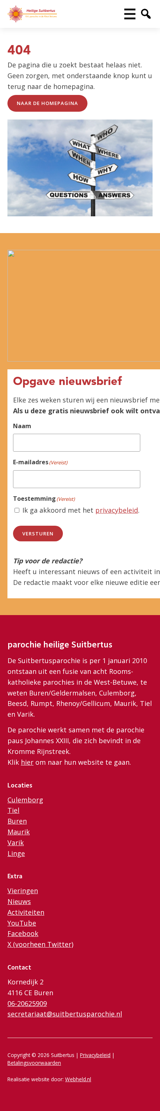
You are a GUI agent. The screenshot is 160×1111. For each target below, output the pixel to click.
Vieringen (22, 890)
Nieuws (19, 901)
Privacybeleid (95, 1055)
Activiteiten (25, 912)
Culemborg (25, 799)
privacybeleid (116, 510)
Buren (17, 820)
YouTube (21, 923)
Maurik (18, 831)
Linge (16, 853)
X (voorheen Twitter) (40, 944)
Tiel (13, 810)
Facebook (22, 933)
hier (27, 762)
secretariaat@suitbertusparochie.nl (64, 1013)
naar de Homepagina (47, 103)
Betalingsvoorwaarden (34, 1062)
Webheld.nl (78, 1079)
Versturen (38, 533)
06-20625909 (27, 1003)
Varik (15, 842)
